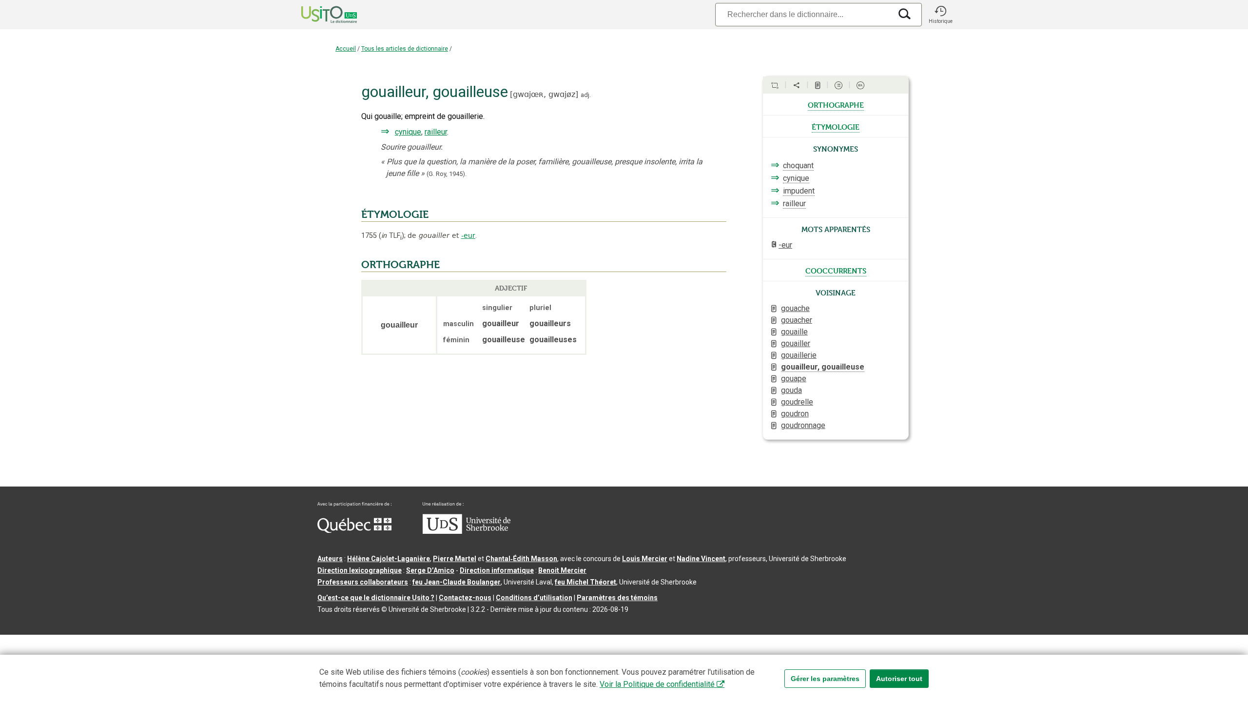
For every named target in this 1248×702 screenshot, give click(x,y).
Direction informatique (497, 570)
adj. (586, 94)
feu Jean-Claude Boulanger (456, 582)
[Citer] (775, 85)
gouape (793, 378)
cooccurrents (835, 270)
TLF (391, 236)
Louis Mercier (644, 559)
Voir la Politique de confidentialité (657, 684)
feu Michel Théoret (585, 582)
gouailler (795, 343)
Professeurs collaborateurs (362, 582)
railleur (436, 131)
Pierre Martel (454, 559)
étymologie (835, 126)
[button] (940, 14)
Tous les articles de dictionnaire (404, 48)
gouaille (794, 331)
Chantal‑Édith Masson (521, 559)
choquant (798, 165)
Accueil (345, 48)
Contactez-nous (465, 598)
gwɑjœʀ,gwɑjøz (544, 94)
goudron (795, 413)
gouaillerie (799, 355)
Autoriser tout (899, 678)
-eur (468, 235)
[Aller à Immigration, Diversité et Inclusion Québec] (354, 530)
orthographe (836, 104)
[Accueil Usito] (318, 14)
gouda (791, 390)
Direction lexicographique (359, 570)
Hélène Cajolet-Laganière (388, 559)
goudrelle (797, 402)
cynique (408, 131)
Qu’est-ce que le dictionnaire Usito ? (375, 598)
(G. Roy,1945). (447, 173)
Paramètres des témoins (617, 598)
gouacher (796, 320)
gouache (795, 308)
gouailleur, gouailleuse (822, 366)
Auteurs (330, 559)
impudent (799, 190)
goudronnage (803, 425)
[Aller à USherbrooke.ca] (466, 531)
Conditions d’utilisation (534, 598)
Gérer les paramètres (825, 678)
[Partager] (796, 85)
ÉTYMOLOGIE (395, 214)
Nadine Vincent (701, 559)
